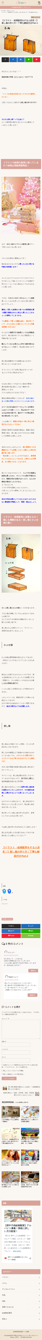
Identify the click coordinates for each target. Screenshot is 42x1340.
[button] (21, 40)
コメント (5, 1018)
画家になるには (8, 919)
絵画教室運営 (7, 1313)
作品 (3, 1295)
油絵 (3, 1301)
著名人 (4, 1319)
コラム (4, 1283)
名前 (4, 1041)
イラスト (5, 1277)
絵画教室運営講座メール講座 (21, 1331)
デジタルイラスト (8, 1289)
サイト (4, 1057)
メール (5, 1049)
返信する (33, 970)
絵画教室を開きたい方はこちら (21, 7)
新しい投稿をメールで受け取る (13, 1074)
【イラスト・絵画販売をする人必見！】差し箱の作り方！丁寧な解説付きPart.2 (21, 851)
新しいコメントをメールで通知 (13, 1070)
